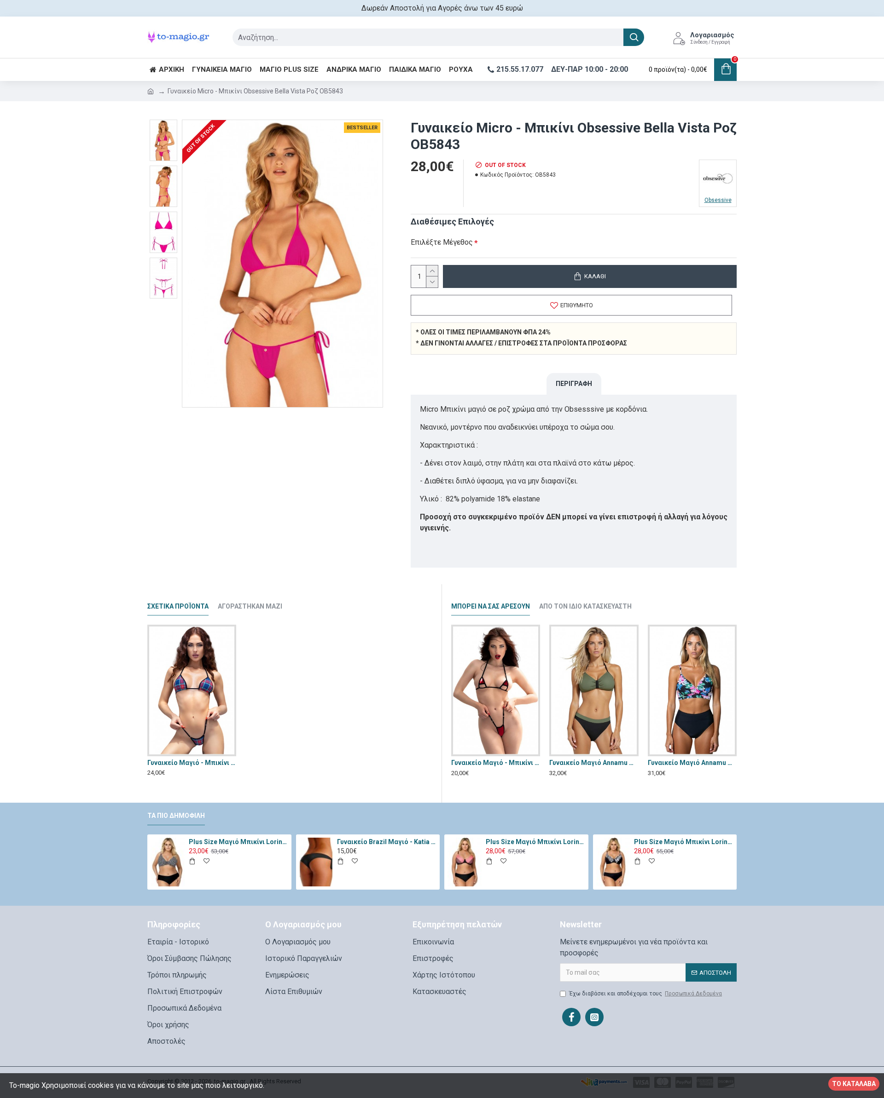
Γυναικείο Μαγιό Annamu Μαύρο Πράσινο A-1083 (593, 762)
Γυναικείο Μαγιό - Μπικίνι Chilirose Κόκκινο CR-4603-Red (495, 762)
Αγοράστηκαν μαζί (250, 606)
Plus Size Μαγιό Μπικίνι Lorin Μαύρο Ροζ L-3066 (535, 841)
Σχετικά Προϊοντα (178, 606)
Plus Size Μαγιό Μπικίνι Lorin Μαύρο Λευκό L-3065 (238, 841)
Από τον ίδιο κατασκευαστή (585, 606)
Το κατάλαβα (854, 1083)
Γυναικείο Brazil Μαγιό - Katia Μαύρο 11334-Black (386, 841)
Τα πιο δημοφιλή (176, 815)
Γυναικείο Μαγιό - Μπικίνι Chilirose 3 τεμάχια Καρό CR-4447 (191, 762)
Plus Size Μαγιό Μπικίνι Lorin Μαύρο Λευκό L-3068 (683, 841)
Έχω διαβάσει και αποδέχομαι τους (645, 993)
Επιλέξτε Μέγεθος (442, 242)
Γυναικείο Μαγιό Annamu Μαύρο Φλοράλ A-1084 (692, 762)
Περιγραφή (574, 383)
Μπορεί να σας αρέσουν (490, 606)
